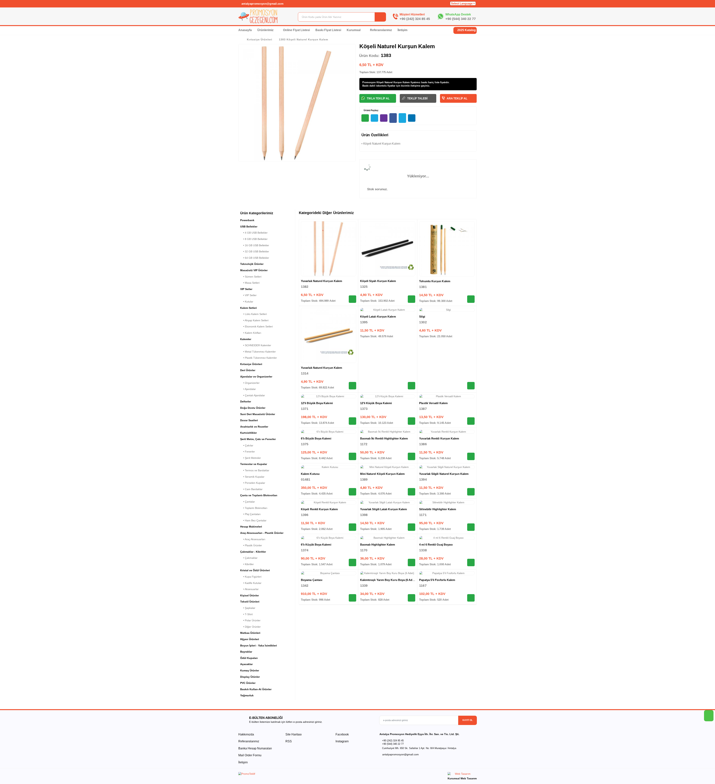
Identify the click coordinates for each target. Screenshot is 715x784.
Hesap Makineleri (251, 526)
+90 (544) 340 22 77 (460, 19)
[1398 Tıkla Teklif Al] (411, 527)
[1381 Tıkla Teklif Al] (471, 299)
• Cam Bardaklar (251, 489)
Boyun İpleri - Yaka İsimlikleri (258, 645)
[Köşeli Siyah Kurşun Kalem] (387, 248)
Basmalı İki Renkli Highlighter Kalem (384, 438)
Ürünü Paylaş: (371, 110)
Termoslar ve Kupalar (253, 464)
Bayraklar (246, 651)
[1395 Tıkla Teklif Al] (411, 385)
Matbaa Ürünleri (250, 632)
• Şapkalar (247, 607)
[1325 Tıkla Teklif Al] (411, 299)
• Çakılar (246, 445)
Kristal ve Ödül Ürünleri (255, 570)
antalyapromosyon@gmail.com (262, 3)
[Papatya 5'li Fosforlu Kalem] (447, 573)
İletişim (402, 30)
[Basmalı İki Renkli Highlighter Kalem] (387, 432)
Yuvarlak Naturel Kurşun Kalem (321, 281)
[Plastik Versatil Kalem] (447, 396)
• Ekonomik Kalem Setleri (256, 326)
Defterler (245, 401)
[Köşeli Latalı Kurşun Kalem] (387, 310)
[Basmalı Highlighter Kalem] (387, 538)
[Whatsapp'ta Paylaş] (365, 118)
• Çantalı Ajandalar (252, 395)
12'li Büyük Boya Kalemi (317, 403)
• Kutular (246, 301)
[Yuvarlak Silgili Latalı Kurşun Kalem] (387, 503)
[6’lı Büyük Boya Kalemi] (328, 432)
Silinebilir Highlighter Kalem (437, 509)
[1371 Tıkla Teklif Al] (352, 421)
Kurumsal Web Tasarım (462, 778)
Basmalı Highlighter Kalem (377, 544)
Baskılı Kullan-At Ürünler (255, 689)
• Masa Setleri (250, 282)
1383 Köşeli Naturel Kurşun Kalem (303, 39)
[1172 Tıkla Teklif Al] (411, 456)
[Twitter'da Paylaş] (402, 118)
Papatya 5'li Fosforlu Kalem (437, 579)
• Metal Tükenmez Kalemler (258, 351)
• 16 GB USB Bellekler (254, 245)
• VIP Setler (248, 295)
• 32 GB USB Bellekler (254, 251)
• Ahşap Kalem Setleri (254, 320)
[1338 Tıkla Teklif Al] (471, 562)
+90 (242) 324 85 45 (415, 19)
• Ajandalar (248, 389)
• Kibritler (247, 564)
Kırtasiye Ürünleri (259, 39)
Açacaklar (246, 664)
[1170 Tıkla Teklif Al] (411, 562)
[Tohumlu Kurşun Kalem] (447, 249)
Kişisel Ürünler (249, 595)
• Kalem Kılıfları (250, 332)
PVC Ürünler (247, 682)
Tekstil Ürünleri (249, 601)
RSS (288, 741)
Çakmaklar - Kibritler (253, 551)
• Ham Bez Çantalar (253, 520)
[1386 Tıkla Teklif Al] (471, 456)
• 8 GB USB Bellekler (254, 239)
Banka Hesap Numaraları (255, 748)
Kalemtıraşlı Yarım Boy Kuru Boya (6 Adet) (388, 579)
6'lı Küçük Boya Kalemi (316, 544)
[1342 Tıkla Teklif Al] (352, 598)
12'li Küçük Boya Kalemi (376, 403)
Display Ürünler (250, 676)
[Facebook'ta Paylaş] (393, 118)
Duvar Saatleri (249, 420)
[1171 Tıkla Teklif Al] (471, 527)
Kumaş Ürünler (249, 670)
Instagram (342, 741)
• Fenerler (247, 451)
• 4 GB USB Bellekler (254, 232)
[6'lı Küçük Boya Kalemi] (328, 538)
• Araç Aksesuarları (252, 539)
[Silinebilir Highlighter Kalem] (447, 503)
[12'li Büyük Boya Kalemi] (328, 396)
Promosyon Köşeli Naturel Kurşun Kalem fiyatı (389, 82)
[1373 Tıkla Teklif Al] (411, 421)
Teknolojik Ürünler (251, 263)
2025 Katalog (466, 30)
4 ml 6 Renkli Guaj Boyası (436, 544)
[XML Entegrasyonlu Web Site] (297, 774)
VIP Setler (246, 289)
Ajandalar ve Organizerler (256, 376)
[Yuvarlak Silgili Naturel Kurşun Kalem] (447, 467)
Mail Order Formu (249, 755)
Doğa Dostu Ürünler (252, 407)
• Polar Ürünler (250, 620)
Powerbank (247, 220)
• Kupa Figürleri (250, 576)
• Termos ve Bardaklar (254, 470)
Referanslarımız (381, 30)
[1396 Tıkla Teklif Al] (352, 527)
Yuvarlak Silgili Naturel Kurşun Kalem (443, 473)
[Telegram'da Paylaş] (374, 118)
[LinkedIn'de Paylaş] (411, 118)
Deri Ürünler (247, 370)
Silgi (422, 316)
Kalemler (245, 339)
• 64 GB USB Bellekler (254, 257)
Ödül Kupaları (249, 657)
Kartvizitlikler (248, 432)
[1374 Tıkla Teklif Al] (352, 562)
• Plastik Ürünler (251, 545)
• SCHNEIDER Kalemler (255, 345)
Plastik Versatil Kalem (433, 403)
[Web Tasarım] (462, 774)
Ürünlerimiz (265, 30)
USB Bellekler (248, 226)
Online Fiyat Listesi (296, 30)
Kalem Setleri (248, 307)
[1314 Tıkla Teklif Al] (352, 385)
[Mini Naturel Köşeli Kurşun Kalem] (387, 467)
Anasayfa (245, 30)
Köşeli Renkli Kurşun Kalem (319, 509)
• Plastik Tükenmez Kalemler (258, 357)
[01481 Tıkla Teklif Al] (352, 491)
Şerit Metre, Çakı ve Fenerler (258, 439)
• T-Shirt (246, 614)
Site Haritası (293, 734)
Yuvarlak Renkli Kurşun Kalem (439, 438)
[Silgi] (447, 310)
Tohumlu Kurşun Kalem (434, 281)
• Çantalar (247, 501)
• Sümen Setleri (250, 276)
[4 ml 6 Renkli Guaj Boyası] (447, 538)
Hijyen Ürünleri (249, 639)
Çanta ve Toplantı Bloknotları (258, 495)
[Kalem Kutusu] (328, 467)
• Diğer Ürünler (250, 626)
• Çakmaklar (249, 557)
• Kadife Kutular (250, 582)
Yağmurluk (247, 695)
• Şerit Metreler (250, 457)
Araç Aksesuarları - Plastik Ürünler (261, 532)
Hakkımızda (246, 734)
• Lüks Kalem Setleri (253, 314)
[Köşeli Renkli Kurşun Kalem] (328, 503)
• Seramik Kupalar (252, 476)
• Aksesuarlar (249, 589)
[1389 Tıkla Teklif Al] (411, 491)
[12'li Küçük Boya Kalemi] (387, 396)
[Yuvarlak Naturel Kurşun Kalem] (328, 248)
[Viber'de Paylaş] (383, 118)
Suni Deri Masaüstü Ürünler (257, 414)
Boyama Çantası (311, 579)
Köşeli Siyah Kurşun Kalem (378, 281)
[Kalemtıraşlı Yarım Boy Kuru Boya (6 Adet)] (387, 573)
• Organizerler (250, 382)
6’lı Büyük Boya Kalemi (316, 438)
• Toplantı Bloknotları (253, 507)
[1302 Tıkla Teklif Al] (471, 385)
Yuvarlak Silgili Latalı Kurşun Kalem (383, 509)
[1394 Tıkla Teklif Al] (471, 491)
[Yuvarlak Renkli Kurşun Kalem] (447, 432)
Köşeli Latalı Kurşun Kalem (378, 316)
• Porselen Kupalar (252, 482)
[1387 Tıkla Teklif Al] (471, 421)
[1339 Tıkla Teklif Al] (411, 598)
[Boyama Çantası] (328, 573)
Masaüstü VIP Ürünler (254, 270)
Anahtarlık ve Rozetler (254, 426)
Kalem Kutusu (310, 473)
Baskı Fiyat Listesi (328, 30)
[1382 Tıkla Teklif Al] (352, 299)
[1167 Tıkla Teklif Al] (471, 598)
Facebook (342, 734)
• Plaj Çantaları (250, 514)
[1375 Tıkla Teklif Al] (352, 456)
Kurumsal (354, 30)
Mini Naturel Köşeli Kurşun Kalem (382, 473)
